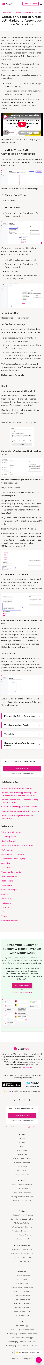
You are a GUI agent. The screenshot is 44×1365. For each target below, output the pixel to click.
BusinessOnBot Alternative (22, 1288)
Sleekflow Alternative (22, 1311)
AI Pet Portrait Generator (22, 1185)
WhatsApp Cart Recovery (22, 1227)
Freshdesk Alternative (22, 1307)
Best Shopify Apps (22, 1326)
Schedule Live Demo (22, 1162)
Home (22, 1139)
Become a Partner (22, 1174)
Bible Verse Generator (22, 1193)
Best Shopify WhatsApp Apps (22, 1330)
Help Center (7, 12)
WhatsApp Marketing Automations (28, 12)
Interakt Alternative (22, 1276)
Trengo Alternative (22, 1315)
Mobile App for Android (22, 1235)
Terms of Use (22, 1166)
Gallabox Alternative (22, 1299)
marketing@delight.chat (30, 1127)
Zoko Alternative (22, 1280)
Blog (22, 1147)
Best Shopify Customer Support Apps (22, 1334)
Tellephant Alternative (22, 1303)
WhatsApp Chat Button (22, 1257)
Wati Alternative (22, 1284)
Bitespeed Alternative (22, 1292)
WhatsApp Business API (22, 1231)
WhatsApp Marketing (22, 1223)
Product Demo (30, 4)
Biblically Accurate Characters (22, 1197)
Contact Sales (22, 769)
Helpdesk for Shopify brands (22, 1215)
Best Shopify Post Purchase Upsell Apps (22, 1346)
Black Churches (22, 1189)
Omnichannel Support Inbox (22, 1219)
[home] (8, 3)
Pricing (22, 1143)
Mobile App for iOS (22, 1239)
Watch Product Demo (22, 1158)
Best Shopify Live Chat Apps (22, 1338)
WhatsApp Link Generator (22, 1249)
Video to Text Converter (22, 1201)
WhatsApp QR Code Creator (22, 1253)
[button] (41, 3)
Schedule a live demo (22, 992)
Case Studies (22, 1154)
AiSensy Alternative (22, 1295)
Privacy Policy (22, 1170)
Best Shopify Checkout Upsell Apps (22, 1342)
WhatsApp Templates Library (22, 1261)
